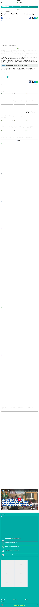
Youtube (27, 599)
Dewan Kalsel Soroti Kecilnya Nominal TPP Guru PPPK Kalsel (19, 116)
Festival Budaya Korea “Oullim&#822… (12, 550)
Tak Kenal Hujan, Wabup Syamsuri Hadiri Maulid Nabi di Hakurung (6, 137)
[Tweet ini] (33, 18)
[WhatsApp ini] (37, 18)
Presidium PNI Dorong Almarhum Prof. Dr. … (12, 554)
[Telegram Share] (35, 18)
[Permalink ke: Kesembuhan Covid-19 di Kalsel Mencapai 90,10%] (32, 133)
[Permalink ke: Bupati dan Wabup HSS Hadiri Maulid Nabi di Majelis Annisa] (32, 123)
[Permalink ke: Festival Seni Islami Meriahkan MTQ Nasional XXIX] (7, 123)
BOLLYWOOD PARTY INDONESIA (6, 99)
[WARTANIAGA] (19, 2)
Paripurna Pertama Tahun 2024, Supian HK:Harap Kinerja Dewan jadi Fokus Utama (31, 100)
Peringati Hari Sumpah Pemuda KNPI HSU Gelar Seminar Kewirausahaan (9, 86)
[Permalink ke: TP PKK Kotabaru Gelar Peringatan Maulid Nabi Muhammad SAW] (19, 123)
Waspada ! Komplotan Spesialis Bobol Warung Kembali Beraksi (19, 137)
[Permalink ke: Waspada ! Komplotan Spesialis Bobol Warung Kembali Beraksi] (19, 133)
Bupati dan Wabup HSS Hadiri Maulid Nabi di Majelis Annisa (31, 127)
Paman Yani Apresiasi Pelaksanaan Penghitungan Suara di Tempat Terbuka (19, 100)
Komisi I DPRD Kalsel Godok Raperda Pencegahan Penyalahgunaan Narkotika (31, 111)
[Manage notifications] (2, 605)
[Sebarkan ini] (30, 18)
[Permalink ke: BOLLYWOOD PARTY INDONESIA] (7, 96)
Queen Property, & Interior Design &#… (12, 546)
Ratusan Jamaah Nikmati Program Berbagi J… (13, 538)
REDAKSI (2, 595)
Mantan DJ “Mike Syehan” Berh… (11, 542)
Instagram (15, 599)
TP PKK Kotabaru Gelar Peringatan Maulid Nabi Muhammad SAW (19, 127)
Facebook (3, 599)
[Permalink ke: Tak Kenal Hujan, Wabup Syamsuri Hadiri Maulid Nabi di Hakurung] (7, 133)
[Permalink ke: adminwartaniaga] (2, 18)
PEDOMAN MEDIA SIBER (16, 595)
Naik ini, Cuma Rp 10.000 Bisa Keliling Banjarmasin (30, 85)
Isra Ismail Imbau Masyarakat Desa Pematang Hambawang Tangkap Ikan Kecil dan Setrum (6, 117)
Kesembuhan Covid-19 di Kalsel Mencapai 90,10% (31, 137)
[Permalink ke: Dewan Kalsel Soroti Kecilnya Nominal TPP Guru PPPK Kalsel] (19, 109)
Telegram (3, 601)
